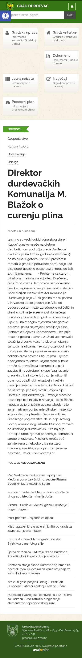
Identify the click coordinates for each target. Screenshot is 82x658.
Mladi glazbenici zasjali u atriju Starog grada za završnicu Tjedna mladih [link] (40, 528)
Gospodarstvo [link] (18, 139)
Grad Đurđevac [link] (27, 6)
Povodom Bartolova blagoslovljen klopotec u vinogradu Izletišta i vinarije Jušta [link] (38, 494)
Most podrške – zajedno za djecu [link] (30, 518)
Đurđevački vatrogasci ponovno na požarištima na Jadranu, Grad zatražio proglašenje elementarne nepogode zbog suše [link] (40, 599)
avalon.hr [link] (41, 650)
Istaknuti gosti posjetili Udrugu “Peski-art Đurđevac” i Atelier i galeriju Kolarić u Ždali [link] (37, 584)
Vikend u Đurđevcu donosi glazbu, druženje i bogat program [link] (38, 507)
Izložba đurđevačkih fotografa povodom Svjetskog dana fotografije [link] (35, 541)
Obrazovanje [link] (17, 154)
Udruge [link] (13, 162)
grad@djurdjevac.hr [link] (34, 638)
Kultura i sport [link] (18, 146)
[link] (5, 16)
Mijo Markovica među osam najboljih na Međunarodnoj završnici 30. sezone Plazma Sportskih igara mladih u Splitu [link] (37, 479)
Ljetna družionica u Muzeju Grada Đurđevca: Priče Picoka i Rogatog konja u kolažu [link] (38, 554)
